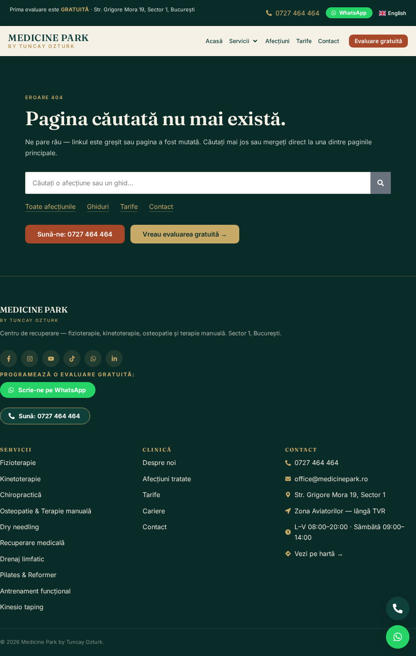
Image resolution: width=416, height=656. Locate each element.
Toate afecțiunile (50, 206)
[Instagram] (29, 358)
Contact (161, 206)
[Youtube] (50, 358)
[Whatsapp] (93, 358)
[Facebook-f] (8, 358)
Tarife (129, 206)
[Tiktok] (71, 358)
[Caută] (380, 183)
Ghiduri (98, 206)
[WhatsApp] (398, 637)
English (397, 13)
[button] (244, 41)
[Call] (398, 608)
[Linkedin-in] (114, 358)
